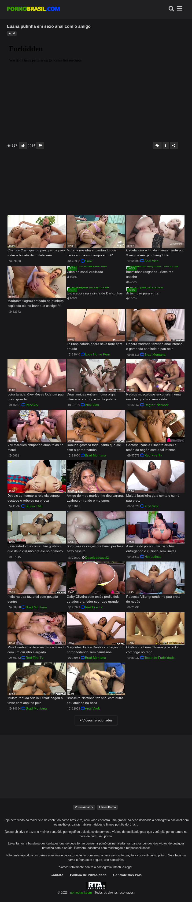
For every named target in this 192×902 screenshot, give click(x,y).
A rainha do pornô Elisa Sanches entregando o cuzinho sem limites (151, 548)
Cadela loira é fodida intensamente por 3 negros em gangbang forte (155, 252)
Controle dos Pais (127, 875)
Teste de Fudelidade (159, 657)
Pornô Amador (84, 807)
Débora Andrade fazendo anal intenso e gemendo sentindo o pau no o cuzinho (154, 346)
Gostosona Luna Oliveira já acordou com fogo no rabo (153, 649)
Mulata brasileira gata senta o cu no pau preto (152, 498)
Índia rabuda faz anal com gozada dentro (32, 599)
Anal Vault (92, 708)
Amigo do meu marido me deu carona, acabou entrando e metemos (95, 498)
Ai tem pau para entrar (143, 293)
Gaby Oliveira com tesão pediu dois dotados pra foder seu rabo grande (93, 599)
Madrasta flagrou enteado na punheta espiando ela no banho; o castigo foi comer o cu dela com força (35, 303)
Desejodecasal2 (97, 557)
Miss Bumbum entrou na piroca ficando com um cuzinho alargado (36, 649)
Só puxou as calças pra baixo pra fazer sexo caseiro (96, 548)
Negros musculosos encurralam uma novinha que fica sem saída (153, 396)
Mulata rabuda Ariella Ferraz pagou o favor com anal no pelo (35, 700)
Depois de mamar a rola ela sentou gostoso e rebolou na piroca (33, 498)
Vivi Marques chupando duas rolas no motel (35, 447)
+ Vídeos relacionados (96, 720)
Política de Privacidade (88, 875)
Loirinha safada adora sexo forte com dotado (94, 346)
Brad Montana (155, 354)
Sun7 (89, 261)
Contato (57, 875)
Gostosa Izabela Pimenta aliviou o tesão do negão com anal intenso (151, 447)
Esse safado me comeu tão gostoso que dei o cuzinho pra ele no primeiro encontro (35, 549)
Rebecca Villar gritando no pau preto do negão (153, 599)
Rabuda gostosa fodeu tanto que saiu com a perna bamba (94, 447)
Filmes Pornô (107, 807)
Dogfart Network (156, 405)
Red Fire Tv (153, 455)
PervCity (32, 405)
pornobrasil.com (81, 892)
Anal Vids (151, 261)
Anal (12, 33)
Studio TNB (34, 506)
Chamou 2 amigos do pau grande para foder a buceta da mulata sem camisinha (36, 253)
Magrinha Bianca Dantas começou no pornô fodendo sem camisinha (94, 649)
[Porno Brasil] (33, 9)
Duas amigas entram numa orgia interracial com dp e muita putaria (91, 396)
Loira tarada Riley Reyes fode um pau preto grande (35, 396)
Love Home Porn (97, 354)
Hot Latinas (152, 556)
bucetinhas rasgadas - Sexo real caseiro (150, 274)
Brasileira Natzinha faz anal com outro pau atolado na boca (95, 700)
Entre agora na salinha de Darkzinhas (95, 293)
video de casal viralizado (85, 272)
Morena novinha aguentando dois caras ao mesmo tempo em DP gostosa (92, 253)
